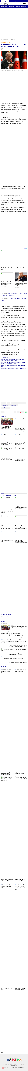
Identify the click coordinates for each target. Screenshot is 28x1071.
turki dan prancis (5, 407)
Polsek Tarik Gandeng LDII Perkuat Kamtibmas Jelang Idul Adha (21, 443)
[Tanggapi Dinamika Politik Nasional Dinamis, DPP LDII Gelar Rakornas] (21, 501)
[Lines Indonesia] (7, 3)
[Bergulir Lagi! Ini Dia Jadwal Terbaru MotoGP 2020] (7, 935)
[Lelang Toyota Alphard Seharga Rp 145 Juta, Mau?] (21, 827)
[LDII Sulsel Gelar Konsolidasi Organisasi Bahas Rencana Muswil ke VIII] (7, 520)
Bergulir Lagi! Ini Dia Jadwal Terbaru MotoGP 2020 (6, 988)
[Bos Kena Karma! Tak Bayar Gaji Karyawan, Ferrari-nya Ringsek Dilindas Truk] (21, 935)
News (8, 42)
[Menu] (2, 3)
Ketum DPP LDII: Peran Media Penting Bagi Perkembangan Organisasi (21, 541)
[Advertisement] (14, 22)
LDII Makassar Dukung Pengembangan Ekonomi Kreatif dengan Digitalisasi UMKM (21, 527)
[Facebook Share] (15, 412)
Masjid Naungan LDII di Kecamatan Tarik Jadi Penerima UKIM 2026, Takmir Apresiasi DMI (20, 459)
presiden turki (14, 405)
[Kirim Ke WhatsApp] (26, 412)
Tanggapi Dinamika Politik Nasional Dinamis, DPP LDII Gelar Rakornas (21, 507)
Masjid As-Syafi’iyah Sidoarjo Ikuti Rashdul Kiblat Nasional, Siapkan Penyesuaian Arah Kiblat (20, 430)
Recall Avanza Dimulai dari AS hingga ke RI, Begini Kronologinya (7, 881)
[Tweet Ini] (18, 412)
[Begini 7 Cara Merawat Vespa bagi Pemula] (21, 720)
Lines (8, 403)
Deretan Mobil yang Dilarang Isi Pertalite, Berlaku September (5, 773)
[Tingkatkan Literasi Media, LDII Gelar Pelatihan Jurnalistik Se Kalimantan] (7, 535)
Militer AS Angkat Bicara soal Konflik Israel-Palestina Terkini (13, 366)
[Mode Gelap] (24, 4)
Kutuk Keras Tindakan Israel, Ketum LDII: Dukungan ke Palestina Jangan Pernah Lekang (13, 363)
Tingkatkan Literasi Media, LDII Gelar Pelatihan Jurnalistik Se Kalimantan (7, 542)
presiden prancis (5, 405)
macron (13, 403)
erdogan (4, 403)
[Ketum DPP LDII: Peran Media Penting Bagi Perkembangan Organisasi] (21, 535)
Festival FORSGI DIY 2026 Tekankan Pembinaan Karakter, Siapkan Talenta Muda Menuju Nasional (7, 458)
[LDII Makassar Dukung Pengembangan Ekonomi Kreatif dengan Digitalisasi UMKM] (21, 520)
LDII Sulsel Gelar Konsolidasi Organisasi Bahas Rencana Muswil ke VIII (7, 527)
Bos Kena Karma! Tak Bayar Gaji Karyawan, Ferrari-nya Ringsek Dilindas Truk (20, 988)
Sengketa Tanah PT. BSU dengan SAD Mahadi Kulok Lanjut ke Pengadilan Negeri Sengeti (12, 360)
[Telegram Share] (23, 412)
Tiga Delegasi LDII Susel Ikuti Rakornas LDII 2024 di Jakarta (7, 511)
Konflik (10, 48)
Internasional (4, 42)
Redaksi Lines (6, 48)
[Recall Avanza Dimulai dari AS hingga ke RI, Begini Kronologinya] (7, 827)
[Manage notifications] (3, 1068)
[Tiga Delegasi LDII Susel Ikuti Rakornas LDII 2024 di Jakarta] (7, 503)
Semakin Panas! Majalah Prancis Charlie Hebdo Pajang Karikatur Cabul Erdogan (13, 369)
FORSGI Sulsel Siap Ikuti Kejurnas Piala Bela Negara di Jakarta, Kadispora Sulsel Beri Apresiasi (6, 427)
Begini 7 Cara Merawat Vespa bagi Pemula (20, 772)
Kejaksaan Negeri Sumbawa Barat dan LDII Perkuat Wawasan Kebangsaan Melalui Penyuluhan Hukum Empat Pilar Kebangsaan (7, 443)
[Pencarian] (26, 4)
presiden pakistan (21, 403)
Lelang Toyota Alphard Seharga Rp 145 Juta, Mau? (20, 881)
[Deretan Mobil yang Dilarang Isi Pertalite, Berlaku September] (7, 720)
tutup (2, 1052)
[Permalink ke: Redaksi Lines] (2, 49)
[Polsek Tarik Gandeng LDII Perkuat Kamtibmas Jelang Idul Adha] (21, 437)
